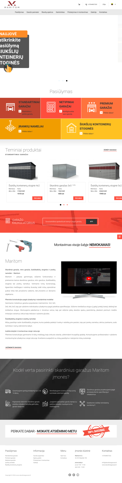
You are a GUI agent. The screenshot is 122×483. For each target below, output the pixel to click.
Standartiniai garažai (11, 455)
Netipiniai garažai (10, 460)
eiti (91, 221)
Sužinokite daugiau (13, 347)
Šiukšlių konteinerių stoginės (13, 465)
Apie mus (63, 455)
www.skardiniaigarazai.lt (109, 465)
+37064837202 (106, 455)
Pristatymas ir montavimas (77, 12)
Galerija (93, 12)
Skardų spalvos (47, 12)
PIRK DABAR (37, 198)
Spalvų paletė (37, 458)
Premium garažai (10, 458)
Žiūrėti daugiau (110, 150)
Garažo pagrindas (38, 455)
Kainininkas (60, 12)
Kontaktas (103, 12)
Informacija (39, 451)
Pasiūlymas (19, 12)
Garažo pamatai (33, 12)
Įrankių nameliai (10, 462)
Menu (63, 451)
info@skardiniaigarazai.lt (109, 462)
